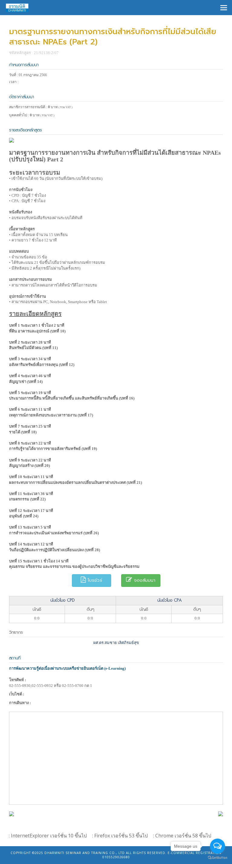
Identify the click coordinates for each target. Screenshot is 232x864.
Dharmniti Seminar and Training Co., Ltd (84, 853)
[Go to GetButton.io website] (217, 858)
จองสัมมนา (144, 580)
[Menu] (223, 7)
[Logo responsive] (17, 7)
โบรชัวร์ (94, 580)
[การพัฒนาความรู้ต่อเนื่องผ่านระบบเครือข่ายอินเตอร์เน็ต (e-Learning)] (11, 813)
